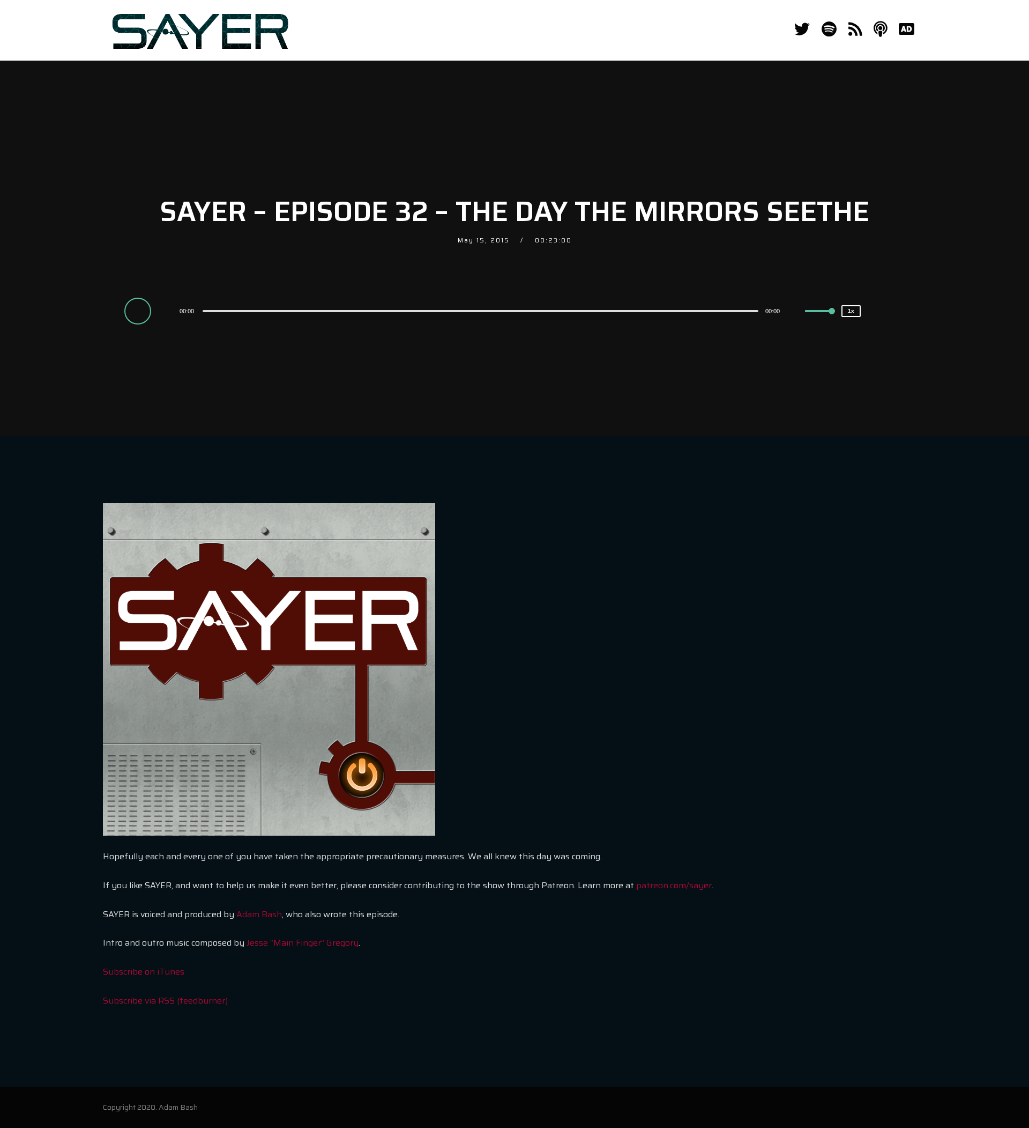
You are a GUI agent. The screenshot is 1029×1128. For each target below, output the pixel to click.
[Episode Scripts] (906, 29)
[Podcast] (880, 29)
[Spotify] (829, 29)
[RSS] (855, 29)
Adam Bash (259, 914)
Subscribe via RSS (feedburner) (165, 1000)
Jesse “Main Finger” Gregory (303, 942)
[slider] (820, 319)
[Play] (139, 310)
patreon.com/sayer (674, 885)
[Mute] (796, 312)
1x (851, 311)
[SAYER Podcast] (200, 30)
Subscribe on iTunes (143, 971)
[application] (481, 310)
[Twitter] (802, 29)
